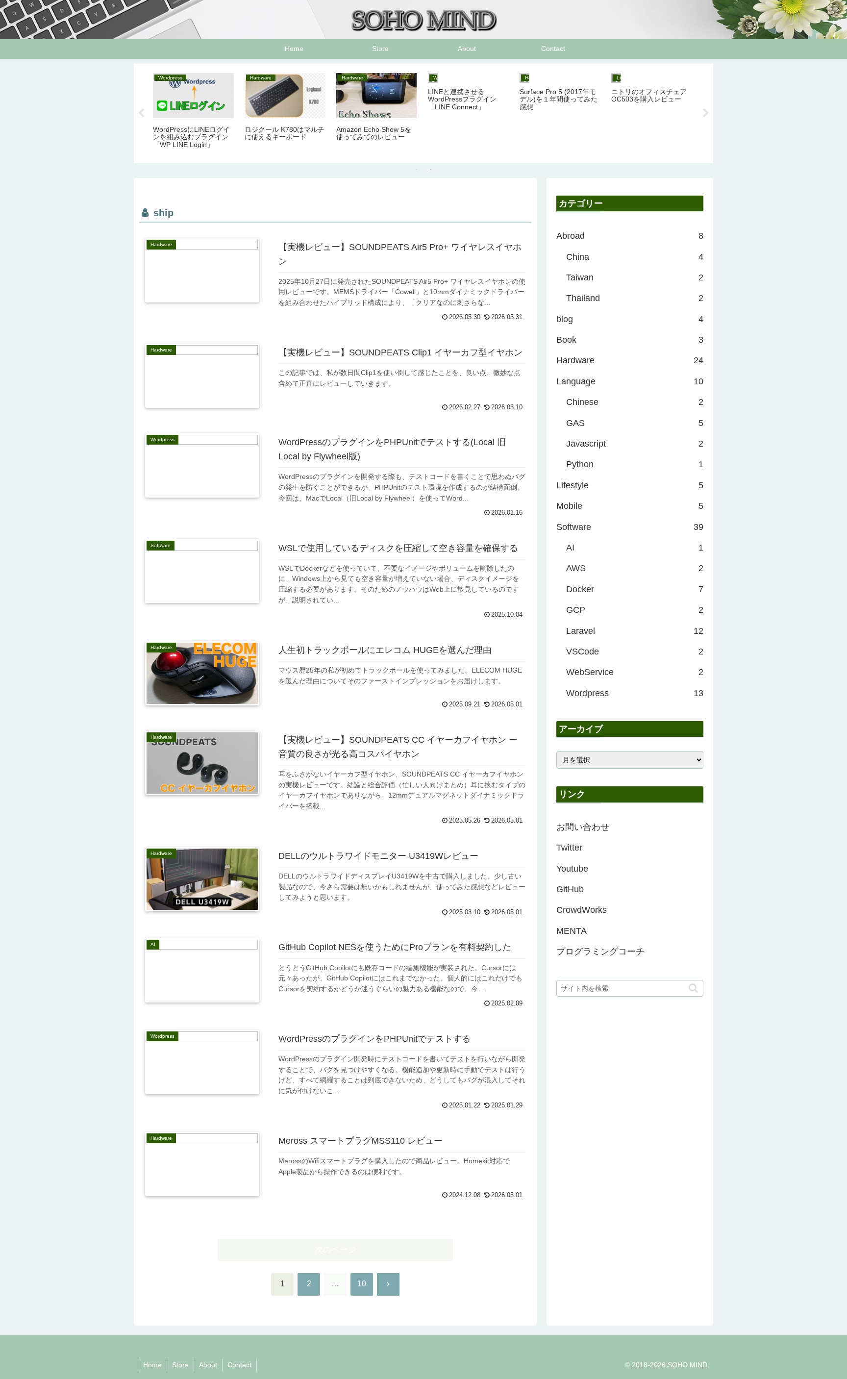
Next (706, 113)
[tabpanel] (193, 112)
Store (180, 1365)
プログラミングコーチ (600, 951)
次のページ (335, 1249)
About (208, 1365)
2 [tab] (431, 170)
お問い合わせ (582, 827)
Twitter (569, 847)
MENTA (571, 931)
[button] (693, 988)
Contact (239, 1365)
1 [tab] (416, 170)
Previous (141, 113)
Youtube (572, 869)
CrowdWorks (581, 910)
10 (361, 1283)
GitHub (570, 889)
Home (152, 1365)
